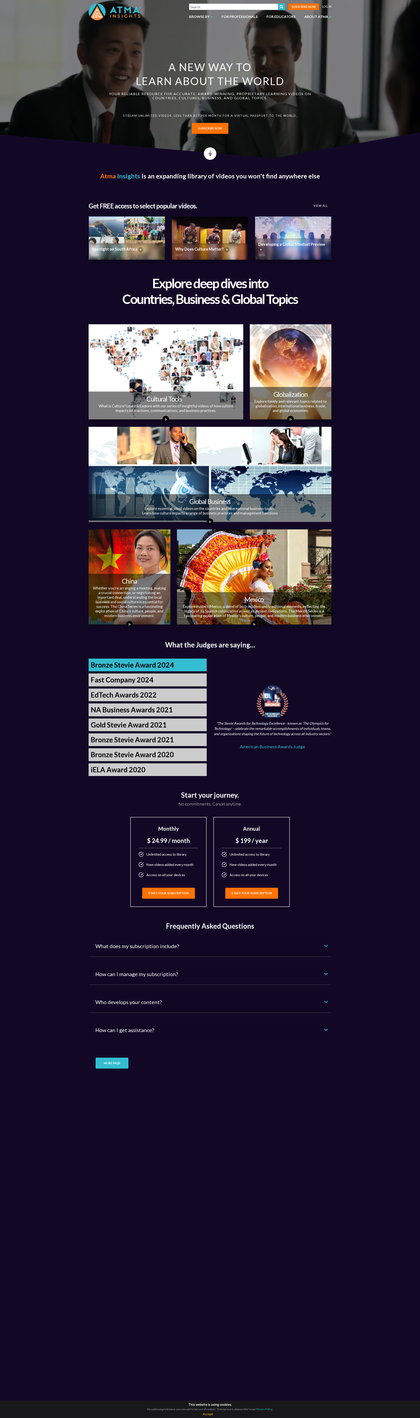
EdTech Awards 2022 (124, 695)
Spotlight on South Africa (115, 249)
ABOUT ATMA (316, 16)
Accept (208, 1414)
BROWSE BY (199, 16)
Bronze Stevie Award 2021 (132, 740)
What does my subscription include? (137, 946)
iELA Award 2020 (118, 770)
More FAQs (112, 1063)
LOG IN (326, 6)
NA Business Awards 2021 (132, 710)
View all (320, 206)
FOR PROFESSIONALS (240, 16)
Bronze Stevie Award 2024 (132, 665)
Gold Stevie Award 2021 (129, 725)
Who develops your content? (128, 1002)
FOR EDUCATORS (281, 16)
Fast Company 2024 (122, 680)
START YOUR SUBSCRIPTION (168, 893)
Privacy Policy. (264, 1409)
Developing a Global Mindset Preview (291, 244)
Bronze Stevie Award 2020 (132, 754)
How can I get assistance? (124, 1030)
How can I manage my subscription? (136, 974)
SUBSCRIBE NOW (304, 7)
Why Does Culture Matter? (199, 249)
